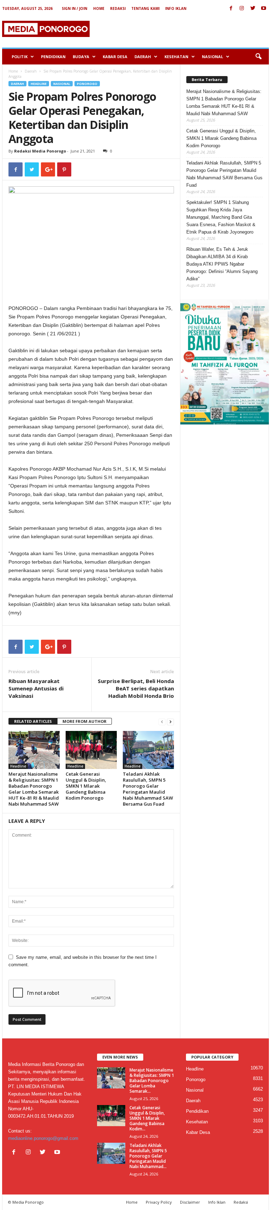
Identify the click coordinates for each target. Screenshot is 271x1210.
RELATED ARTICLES (33, 721)
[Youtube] (263, 9)
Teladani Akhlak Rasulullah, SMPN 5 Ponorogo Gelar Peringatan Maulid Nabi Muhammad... (148, 1155)
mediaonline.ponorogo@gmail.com (43, 1138)
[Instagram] (241, 9)
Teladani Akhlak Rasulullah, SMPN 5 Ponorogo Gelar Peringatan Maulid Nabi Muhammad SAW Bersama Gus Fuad (148, 789)
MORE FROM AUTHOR (84, 721)
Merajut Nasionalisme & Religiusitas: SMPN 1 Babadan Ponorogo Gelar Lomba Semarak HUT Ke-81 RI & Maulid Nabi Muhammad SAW (33, 789)
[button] (258, 56)
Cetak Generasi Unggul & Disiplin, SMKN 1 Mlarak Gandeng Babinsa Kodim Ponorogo (86, 786)
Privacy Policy (159, 1202)
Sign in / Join (74, 8)
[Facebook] (231, 9)
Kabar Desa (115, 56)
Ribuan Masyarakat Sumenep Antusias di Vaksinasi (36, 688)
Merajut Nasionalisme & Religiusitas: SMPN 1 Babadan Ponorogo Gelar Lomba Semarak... (152, 1080)
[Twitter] (252, 9)
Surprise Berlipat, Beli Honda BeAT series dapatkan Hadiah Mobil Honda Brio (136, 688)
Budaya (81, 56)
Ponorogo (87, 83)
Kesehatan (176, 56)
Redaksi (118, 8)
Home (98, 8)
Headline (39, 83)
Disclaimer (190, 1202)
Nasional (212, 56)
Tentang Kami (145, 8)
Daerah (142, 56)
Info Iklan (175, 8)
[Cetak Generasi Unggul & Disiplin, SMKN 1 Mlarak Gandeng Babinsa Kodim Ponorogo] (91, 750)
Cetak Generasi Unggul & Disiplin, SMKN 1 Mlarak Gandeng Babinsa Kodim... (147, 1118)
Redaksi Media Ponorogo (40, 151)
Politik (20, 56)
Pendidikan (53, 56)
